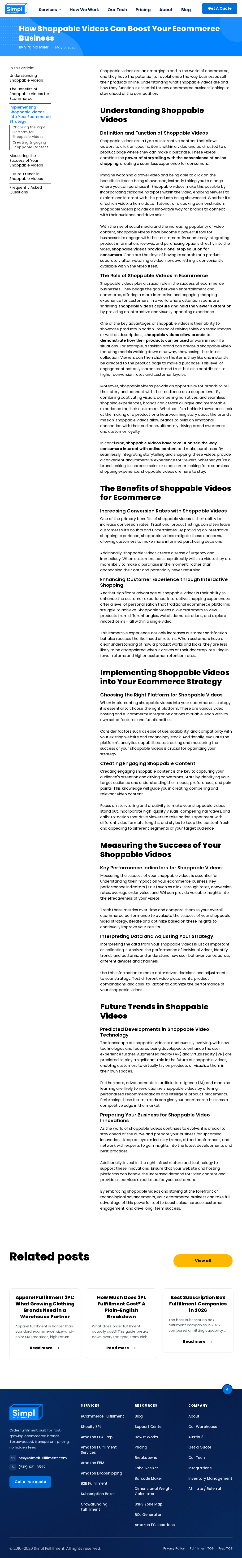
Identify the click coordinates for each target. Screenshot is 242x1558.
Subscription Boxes (98, 1493)
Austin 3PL (197, 1437)
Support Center (149, 1426)
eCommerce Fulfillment (102, 1416)
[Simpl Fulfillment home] (16, 8)
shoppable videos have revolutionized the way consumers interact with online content (158, 445)
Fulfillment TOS (202, 1548)
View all (203, 1260)
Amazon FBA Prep (96, 1437)
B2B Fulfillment (94, 1483)
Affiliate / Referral (204, 1488)
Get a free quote (30, 1481)
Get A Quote (220, 8)
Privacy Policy (174, 1548)
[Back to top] (227, 1389)
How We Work (84, 10)
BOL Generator (148, 1514)
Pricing (143, 10)
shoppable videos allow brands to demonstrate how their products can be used (155, 337)
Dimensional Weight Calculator (153, 1491)
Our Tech (117, 10)
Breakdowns (146, 1457)
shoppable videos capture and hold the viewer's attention (174, 306)
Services (48, 10)
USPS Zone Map (148, 1504)
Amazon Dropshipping (101, 1473)
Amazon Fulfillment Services (99, 1450)
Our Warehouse (202, 1426)
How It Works (146, 1437)
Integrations (200, 1468)
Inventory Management (210, 1478)
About (166, 10)
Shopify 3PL (91, 1426)
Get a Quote (199, 1447)
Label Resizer (146, 1468)
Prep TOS (225, 1548)
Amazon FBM (92, 1462)
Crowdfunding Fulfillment (94, 1507)
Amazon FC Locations (155, 1524)
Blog (186, 10)
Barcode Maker (148, 1478)
